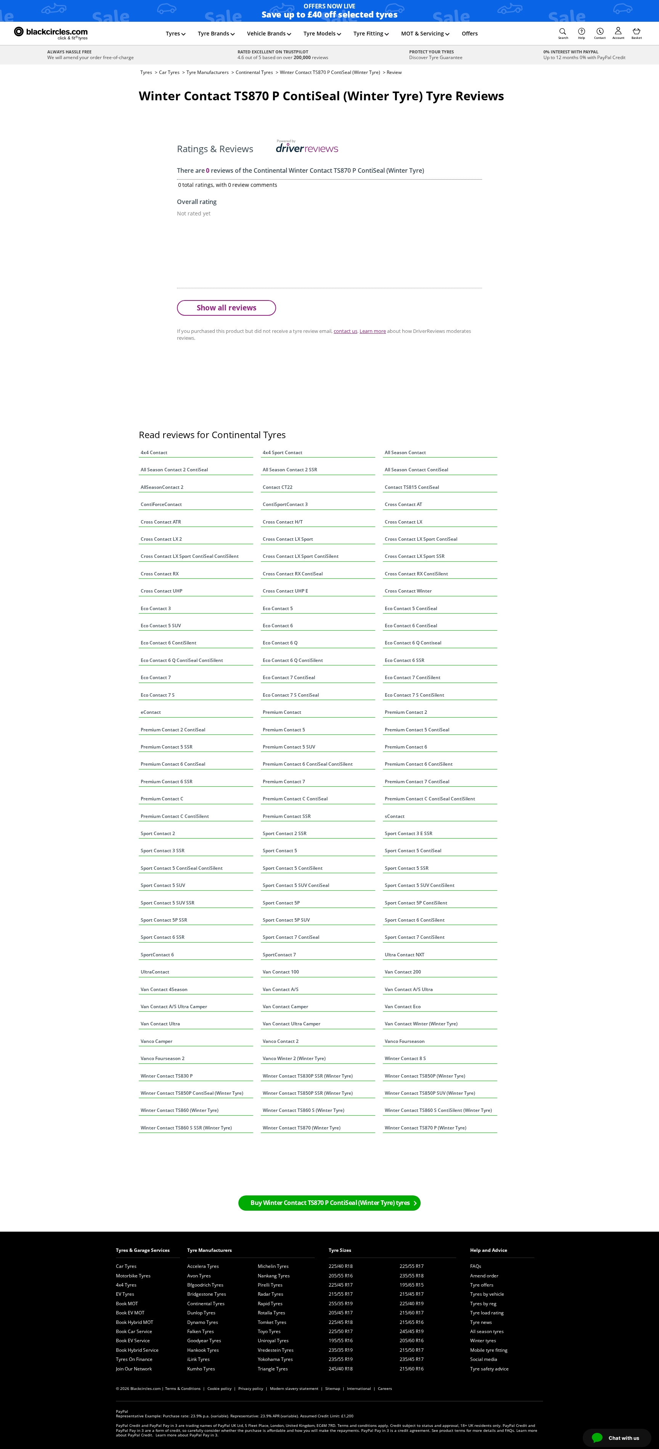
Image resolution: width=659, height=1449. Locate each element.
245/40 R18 (341, 1368)
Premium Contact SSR (287, 816)
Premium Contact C (162, 798)
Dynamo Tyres (202, 1322)
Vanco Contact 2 (281, 1041)
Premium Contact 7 (284, 781)
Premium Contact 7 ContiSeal (417, 781)
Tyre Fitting (368, 33)
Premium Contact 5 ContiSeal (417, 729)
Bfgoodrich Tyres (205, 1285)
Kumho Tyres (201, 1368)
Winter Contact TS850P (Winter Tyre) (425, 1076)
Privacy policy (250, 1388)
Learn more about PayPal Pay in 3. (187, 1435)
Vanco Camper (156, 1041)
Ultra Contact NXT (404, 954)
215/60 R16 (412, 1368)
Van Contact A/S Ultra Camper (174, 1006)
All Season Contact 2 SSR (290, 469)
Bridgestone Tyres (206, 1294)
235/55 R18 (412, 1275)
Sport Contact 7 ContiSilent (415, 937)
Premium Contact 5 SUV (289, 747)
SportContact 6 (157, 954)
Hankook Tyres (203, 1350)
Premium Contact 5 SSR (167, 747)
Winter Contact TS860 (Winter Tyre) (180, 1110)
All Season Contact (405, 452)
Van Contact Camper (285, 1006)
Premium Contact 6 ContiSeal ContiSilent (308, 764)
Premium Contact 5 (284, 729)
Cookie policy (219, 1388)
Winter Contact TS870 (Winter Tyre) (302, 1128)
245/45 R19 (412, 1331)
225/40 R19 (412, 1303)
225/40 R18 (341, 1266)
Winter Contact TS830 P (167, 1076)
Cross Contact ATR (161, 522)
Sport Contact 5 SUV (163, 885)
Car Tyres (169, 72)
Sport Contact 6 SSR (163, 937)
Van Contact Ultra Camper (291, 1023)
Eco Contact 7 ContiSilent (412, 677)
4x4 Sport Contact (282, 452)
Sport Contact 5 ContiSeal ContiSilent (182, 868)
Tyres (173, 33)
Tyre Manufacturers (207, 72)
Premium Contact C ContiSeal (295, 798)
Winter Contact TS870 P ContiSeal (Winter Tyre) (330, 72)
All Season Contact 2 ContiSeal (174, 469)
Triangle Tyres (273, 1368)
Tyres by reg (483, 1303)
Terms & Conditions (183, 1388)
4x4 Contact (154, 452)
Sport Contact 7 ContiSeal (291, 937)
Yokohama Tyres (275, 1359)
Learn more (373, 331)
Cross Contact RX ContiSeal (293, 573)
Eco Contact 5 (278, 608)
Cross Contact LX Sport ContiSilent (301, 556)
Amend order (484, 1275)
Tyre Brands (213, 33)
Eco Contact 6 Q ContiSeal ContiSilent (182, 660)
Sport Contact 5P (281, 903)
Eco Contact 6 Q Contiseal (413, 642)
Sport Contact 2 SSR (285, 833)
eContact (151, 712)
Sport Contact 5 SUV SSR (167, 903)
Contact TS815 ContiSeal (412, 487)
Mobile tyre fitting (489, 1350)
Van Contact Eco (403, 1006)
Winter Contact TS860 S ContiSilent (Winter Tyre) (438, 1110)
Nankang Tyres (274, 1275)
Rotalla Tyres (271, 1312)
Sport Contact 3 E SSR (408, 833)
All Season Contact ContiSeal (416, 469)
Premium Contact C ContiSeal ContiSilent (430, 798)
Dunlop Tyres (201, 1312)
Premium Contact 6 (406, 747)
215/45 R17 (412, 1294)
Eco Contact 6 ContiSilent (168, 642)
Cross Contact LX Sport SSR (415, 556)
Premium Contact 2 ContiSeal (173, 729)
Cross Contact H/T (283, 522)
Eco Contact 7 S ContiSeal (291, 695)
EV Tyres (125, 1294)
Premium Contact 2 (406, 712)
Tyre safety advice (489, 1368)
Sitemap (332, 1388)
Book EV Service (133, 1340)
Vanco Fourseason (405, 1041)
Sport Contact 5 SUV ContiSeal (296, 885)
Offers (470, 33)
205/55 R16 (341, 1275)
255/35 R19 (341, 1303)
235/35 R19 (341, 1350)
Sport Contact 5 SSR (407, 868)
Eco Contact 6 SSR (404, 660)
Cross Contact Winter (408, 591)
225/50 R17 (341, 1331)
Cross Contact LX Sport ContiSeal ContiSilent (190, 556)
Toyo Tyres (269, 1331)
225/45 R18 (341, 1322)
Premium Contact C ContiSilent (175, 816)
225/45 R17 (341, 1285)
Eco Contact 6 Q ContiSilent (293, 660)
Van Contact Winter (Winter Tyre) (421, 1023)
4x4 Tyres (126, 1285)
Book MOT (127, 1303)
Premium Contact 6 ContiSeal (173, 764)
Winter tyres (483, 1340)
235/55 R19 (341, 1359)
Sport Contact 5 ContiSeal (413, 850)
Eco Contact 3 (156, 608)
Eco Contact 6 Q (280, 642)
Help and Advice (488, 1250)
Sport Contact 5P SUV (286, 920)
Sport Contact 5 (280, 850)
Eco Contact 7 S (158, 695)
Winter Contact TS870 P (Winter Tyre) (425, 1128)
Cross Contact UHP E (285, 591)
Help (581, 37)
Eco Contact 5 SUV (161, 625)
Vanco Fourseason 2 (163, 1058)
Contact (600, 37)
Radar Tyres (270, 1294)
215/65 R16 (412, 1322)
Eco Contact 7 (156, 677)
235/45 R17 (412, 1359)
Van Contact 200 (403, 972)
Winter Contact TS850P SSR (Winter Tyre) (308, 1093)
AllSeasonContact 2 (162, 487)
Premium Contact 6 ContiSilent (419, 764)
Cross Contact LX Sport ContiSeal (421, 539)
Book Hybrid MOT (134, 1322)
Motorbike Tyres (133, 1275)
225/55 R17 (412, 1266)
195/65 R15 (412, 1285)
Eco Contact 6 (278, 625)
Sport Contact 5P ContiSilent (416, 903)
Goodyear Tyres (204, 1340)
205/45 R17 (341, 1312)
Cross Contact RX (159, 573)
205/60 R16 (412, 1340)
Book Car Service (134, 1331)
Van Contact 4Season (164, 989)
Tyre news (481, 1322)
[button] (563, 33)
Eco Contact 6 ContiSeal (411, 625)
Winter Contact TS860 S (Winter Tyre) (303, 1110)
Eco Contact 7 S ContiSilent (414, 695)
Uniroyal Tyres (273, 1340)
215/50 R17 (412, 1350)
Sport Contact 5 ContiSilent (293, 868)
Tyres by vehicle (487, 1294)
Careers (385, 1388)
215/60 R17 (412, 1312)
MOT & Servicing (422, 33)
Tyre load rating (487, 1312)
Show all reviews (226, 307)
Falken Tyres (200, 1331)
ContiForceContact (161, 504)
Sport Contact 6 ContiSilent (415, 920)
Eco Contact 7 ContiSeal (289, 677)
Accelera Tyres (203, 1266)
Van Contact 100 (281, 972)
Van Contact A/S (281, 989)
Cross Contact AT (403, 504)
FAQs (475, 1266)
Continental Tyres (254, 72)
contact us (345, 331)
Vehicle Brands (266, 33)
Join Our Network (134, 1368)
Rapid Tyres (270, 1303)
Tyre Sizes (340, 1250)
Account (618, 37)
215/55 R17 (341, 1294)
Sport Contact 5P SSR (164, 920)
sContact (395, 816)
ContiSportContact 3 (285, 504)
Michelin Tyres (273, 1266)
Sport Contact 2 (158, 833)
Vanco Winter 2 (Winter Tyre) (294, 1058)
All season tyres (487, 1331)
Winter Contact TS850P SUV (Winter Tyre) (430, 1093)
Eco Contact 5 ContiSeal (411, 608)
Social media (483, 1359)
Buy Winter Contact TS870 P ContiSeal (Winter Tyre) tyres (330, 1202)
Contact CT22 (278, 487)
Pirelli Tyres (270, 1285)
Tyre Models (320, 33)
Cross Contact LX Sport (288, 539)
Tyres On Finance (134, 1359)
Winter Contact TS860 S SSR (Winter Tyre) (186, 1128)
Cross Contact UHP (161, 591)
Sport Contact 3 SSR (163, 850)
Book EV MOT (130, 1312)
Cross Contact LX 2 (161, 539)
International (359, 1388)
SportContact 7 (279, 954)
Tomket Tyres (272, 1322)
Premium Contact (282, 712)
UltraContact (155, 972)
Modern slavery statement (294, 1388)
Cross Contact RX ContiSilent (416, 573)
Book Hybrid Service (137, 1350)
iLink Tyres (198, 1359)
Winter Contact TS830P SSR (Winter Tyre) (308, 1076)
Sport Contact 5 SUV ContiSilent (420, 885)
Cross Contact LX (403, 522)
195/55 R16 (341, 1340)
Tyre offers (481, 1285)
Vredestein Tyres (276, 1350)
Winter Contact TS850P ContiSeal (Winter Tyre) (192, 1093)
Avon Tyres (199, 1275)
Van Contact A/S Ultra (409, 989)
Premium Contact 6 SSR (167, 781)
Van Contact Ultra (160, 1023)
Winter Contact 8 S (405, 1058)
